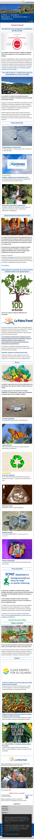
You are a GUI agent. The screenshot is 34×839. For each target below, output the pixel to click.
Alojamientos (15, 15)
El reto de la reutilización (8, 475)
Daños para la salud (7, 506)
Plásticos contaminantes (8, 560)
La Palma (4, 15)
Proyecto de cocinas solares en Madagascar (13, 205)
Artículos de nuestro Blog (17, 620)
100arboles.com (12, 257)
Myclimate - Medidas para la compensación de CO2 (15, 177)
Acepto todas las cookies (12, 834)
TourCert (3, 102)
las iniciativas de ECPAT (14, 615)
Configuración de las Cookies (12, 830)
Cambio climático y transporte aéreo (11, 147)
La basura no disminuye (8, 418)
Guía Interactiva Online (20, 17)
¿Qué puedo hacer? (7, 445)
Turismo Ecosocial (7, 19)
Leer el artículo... (5, 265)
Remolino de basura (7, 532)
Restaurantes (5, 17)
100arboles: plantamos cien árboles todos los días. (14, 352)
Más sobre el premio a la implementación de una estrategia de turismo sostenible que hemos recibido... (16, 67)
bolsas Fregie (7, 390)
